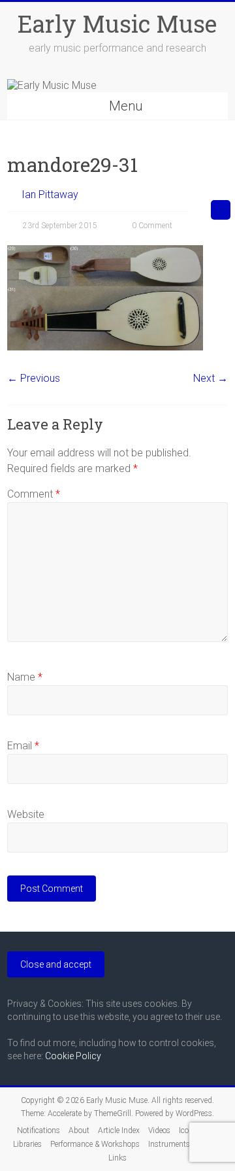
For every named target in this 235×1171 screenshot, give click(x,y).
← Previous (33, 378)
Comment (33, 494)
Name (24, 677)
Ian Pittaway (50, 194)
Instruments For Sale (183, 1144)
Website (25, 814)
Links (117, 1158)
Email (23, 745)
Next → (210, 378)
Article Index (119, 1130)
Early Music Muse (117, 23)
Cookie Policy (73, 1056)
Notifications (38, 1130)
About (79, 1130)
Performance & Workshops (95, 1144)
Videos (159, 1130)
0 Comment (151, 225)
